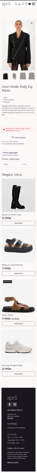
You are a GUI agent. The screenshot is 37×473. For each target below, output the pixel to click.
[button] (32, 23)
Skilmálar (10, 418)
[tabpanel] (18, 162)
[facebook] (9, 404)
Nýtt (14, 144)
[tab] (10, 152)
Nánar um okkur (13, 462)
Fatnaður (9, 144)
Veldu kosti (18, 223)
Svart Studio (20, 144)
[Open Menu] (33, 3)
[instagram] (15, 404)
